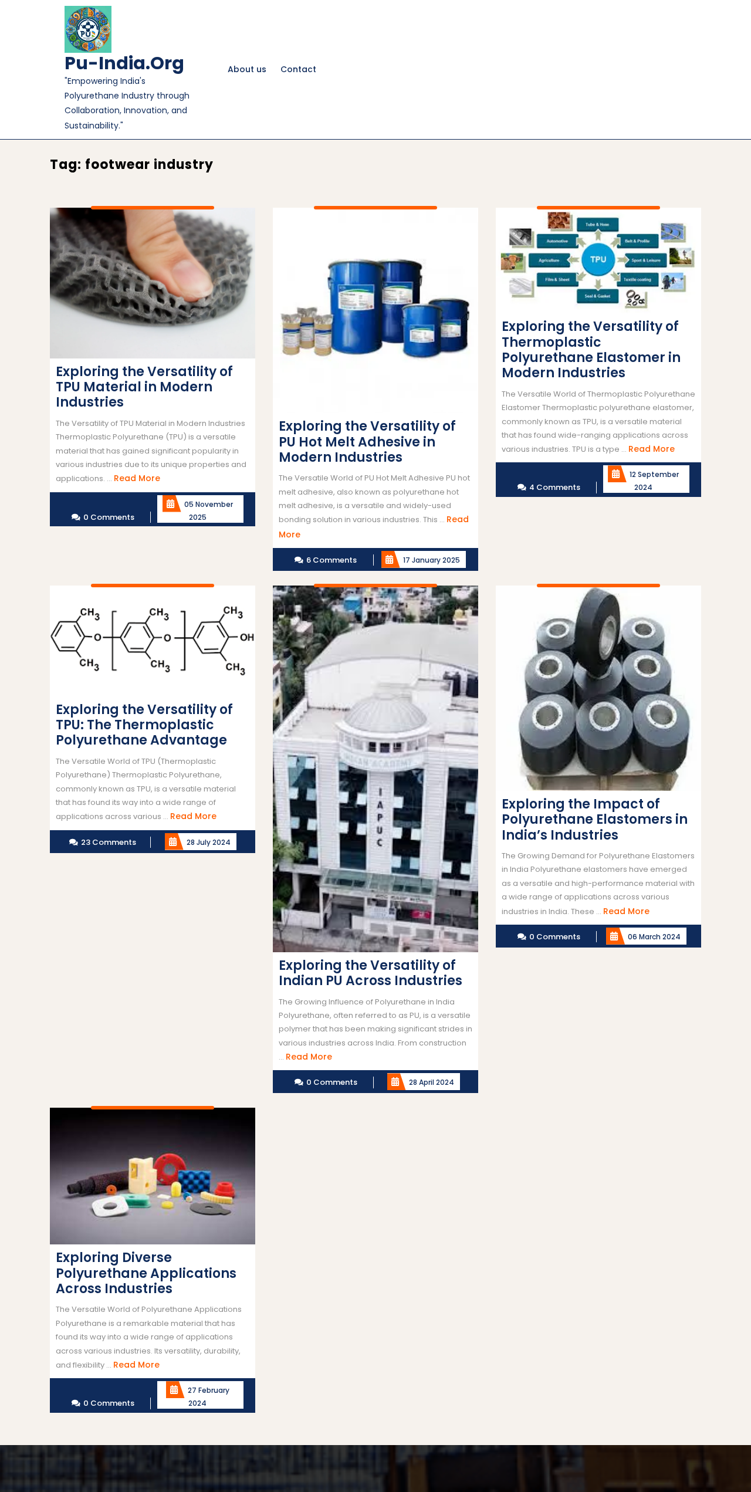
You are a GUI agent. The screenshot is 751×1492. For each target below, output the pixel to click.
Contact (298, 69)
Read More (137, 478)
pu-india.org (124, 63)
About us (247, 69)
